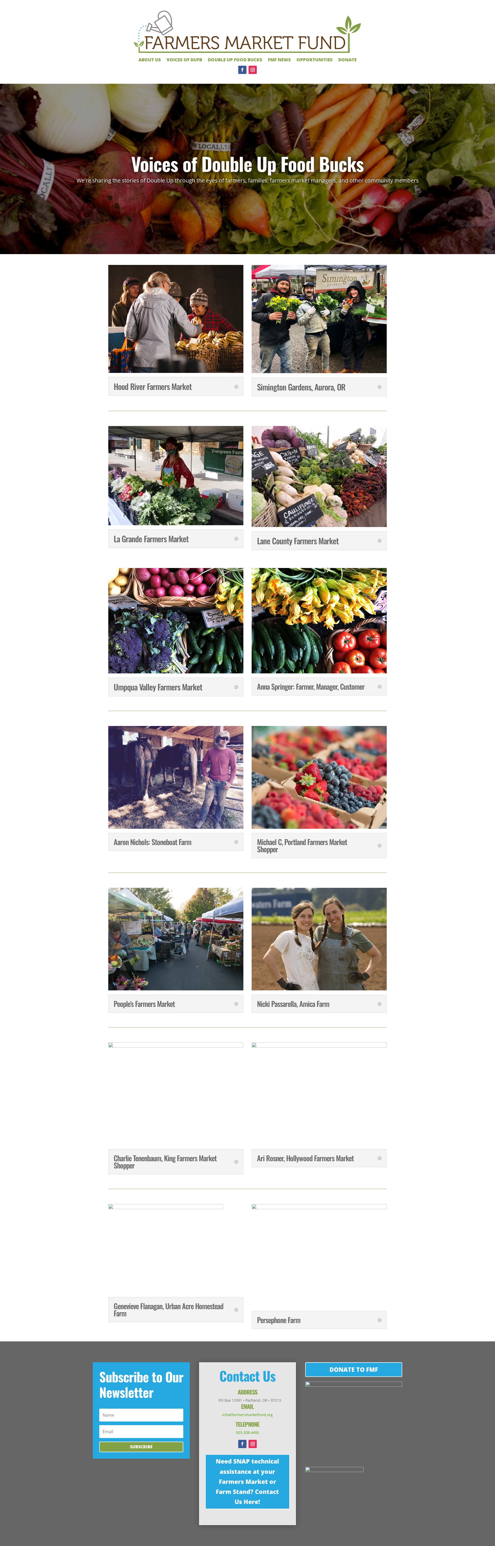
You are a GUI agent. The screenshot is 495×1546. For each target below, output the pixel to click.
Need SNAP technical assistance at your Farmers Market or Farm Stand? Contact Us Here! (247, 1481)
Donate (347, 60)
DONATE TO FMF (353, 1369)
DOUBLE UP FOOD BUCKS (235, 60)
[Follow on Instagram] (253, 70)
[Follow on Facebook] (242, 70)
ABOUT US (149, 60)
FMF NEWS (279, 60)
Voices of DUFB (184, 60)
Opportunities (314, 60)
